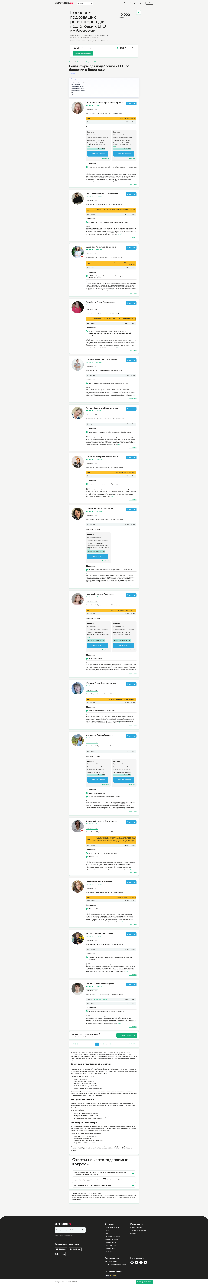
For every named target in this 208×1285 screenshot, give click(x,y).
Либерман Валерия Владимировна (102, 457)
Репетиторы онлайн (111, 1239)
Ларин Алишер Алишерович (99, 509)
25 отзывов (99, 196)
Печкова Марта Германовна (99, 881)
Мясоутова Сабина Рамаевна (99, 735)
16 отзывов (99, 249)
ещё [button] (88, 146)
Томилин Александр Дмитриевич (101, 359)
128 (110, 1044)
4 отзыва (98, 686)
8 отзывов (99, 459)
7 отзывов (98, 410)
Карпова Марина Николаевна (99, 933)
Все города (108, 1251)
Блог (125, 3)
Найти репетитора (144, 1282)
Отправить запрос (98, 153)
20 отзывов (99, 305)
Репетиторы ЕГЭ (110, 1242)
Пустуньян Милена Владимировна (102, 193)
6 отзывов (99, 986)
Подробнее (132, 184)
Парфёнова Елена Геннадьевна (100, 302)
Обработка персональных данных (115, 1264)
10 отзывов (99, 362)
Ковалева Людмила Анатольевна (101, 821)
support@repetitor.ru (111, 1261)
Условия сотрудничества (138, 1230)
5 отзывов (99, 884)
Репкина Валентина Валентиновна (102, 408)
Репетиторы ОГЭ (110, 1248)
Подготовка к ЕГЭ (110, 1245)
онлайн (73, 73)
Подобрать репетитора (83, 53)
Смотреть (131, 103)
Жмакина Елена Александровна (101, 683)
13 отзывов (100, 597)
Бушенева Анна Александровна (101, 247)
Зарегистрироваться (136, 1227)
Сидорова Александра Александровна (104, 103)
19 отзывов (99, 511)
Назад (73, 79)
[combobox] (83, 3)
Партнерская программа (112, 1236)
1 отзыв (98, 105)
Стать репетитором (136, 3)
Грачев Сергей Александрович (101, 984)
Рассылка (133, 1233)
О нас (107, 1230)
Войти (149, 3)
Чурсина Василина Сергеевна (100, 594)
